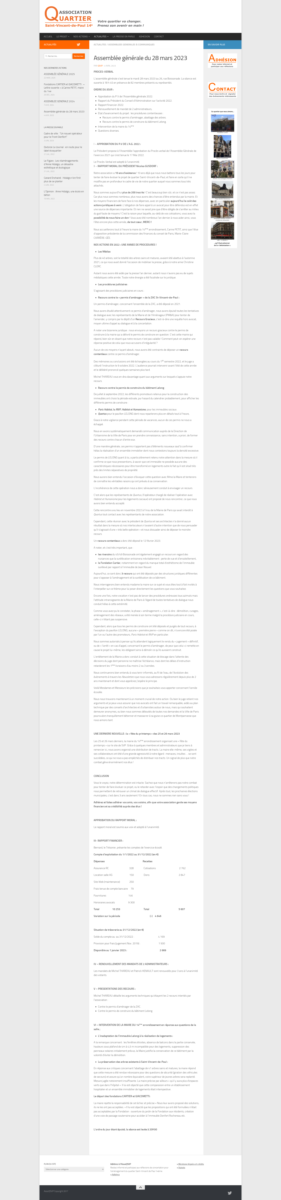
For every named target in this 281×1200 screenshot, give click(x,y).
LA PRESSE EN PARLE (124, 36)
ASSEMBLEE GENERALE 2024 (59, 101)
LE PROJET (61, 36)
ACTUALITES (100, 36)
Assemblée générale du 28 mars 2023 (64, 111)
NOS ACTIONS (80, 36)
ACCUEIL (48, 36)
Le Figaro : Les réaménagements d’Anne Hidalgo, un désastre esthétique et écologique (61, 164)
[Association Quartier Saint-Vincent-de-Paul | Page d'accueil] (94, 16)
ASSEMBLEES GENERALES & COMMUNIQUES (131, 44)
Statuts (181, 1167)
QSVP (100, 66)
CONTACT (159, 36)
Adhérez (116, 1174)
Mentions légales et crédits (191, 1164)
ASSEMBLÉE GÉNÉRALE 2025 (59, 74)
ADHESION (144, 36)
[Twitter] (78, 44)
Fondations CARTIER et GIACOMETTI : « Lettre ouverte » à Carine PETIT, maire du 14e (64, 88)
